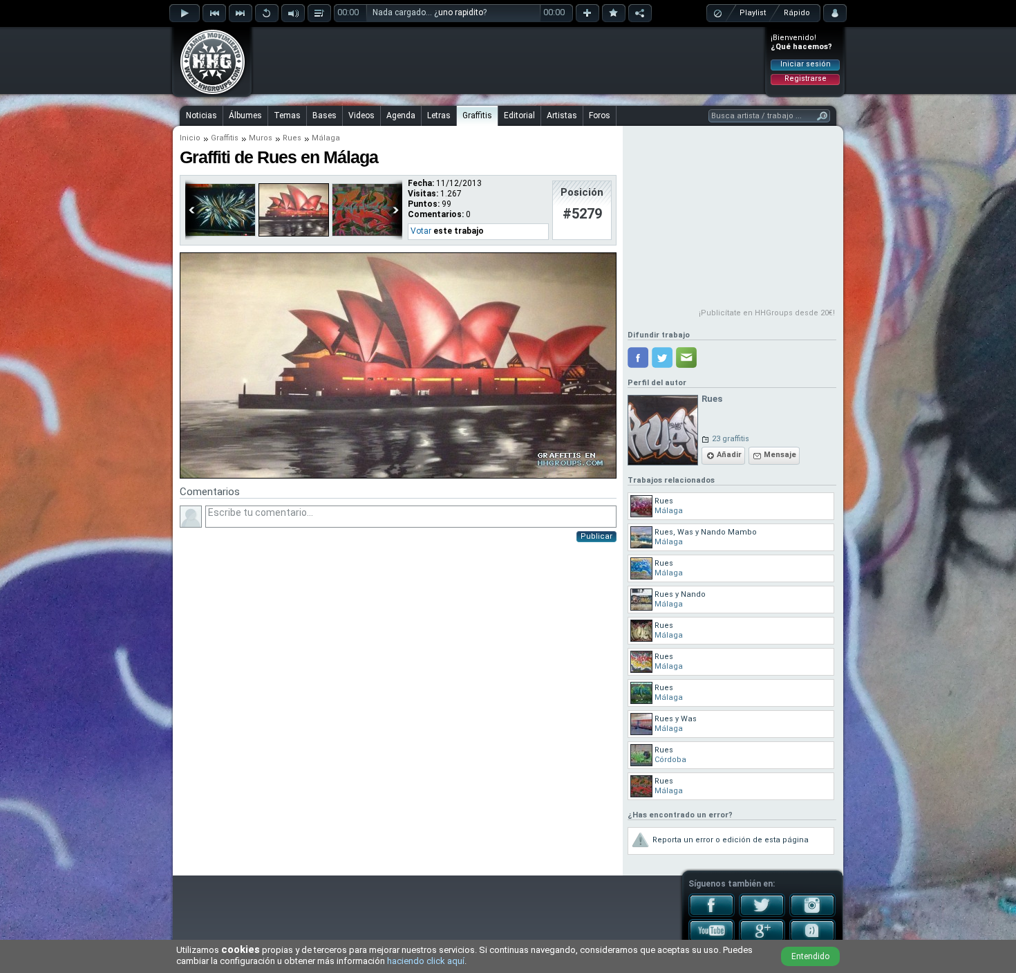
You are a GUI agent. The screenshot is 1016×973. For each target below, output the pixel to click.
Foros (599, 115)
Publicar (596, 536)
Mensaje (780, 454)
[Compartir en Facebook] (638, 357)
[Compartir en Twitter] (662, 357)
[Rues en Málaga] (293, 234)
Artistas (562, 115)
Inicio (190, 137)
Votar (421, 231)
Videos (361, 115)
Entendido (810, 956)
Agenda (400, 115)
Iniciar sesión (805, 63)
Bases (324, 115)
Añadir (729, 454)
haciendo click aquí (425, 961)
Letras (439, 115)
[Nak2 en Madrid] (220, 234)
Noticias (201, 115)
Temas (287, 115)
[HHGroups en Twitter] (762, 914)
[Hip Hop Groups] (208, 93)
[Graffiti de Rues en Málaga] (398, 476)
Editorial (519, 115)
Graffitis (477, 115)
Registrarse (805, 78)
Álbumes (245, 115)
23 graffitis (730, 438)
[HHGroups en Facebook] (711, 914)
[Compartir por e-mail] (686, 357)
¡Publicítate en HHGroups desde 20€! (767, 312)
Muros (260, 137)
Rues (292, 137)
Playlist (753, 12)
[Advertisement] (508, 60)
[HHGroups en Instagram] (812, 914)
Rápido (797, 12)
